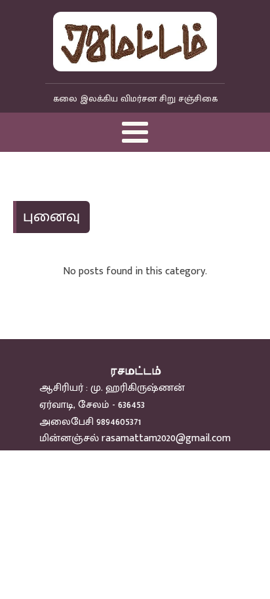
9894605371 (118, 422)
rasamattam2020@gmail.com (166, 438)
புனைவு (51, 217)
